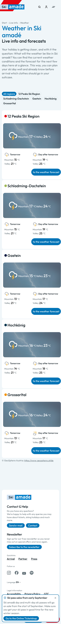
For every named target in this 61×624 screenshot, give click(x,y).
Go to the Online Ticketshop (21, 618)
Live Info (13, 22)
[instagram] (9, 572)
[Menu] (53, 7)
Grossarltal (9, 103)
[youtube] (24, 572)
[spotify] (31, 572)
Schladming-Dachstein (16, 98)
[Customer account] (46, 6)
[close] (55, 598)
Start (4, 22)
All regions (9, 93)
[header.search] (39, 6)
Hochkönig (50, 98)
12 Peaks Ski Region (29, 93)
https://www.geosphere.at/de (38, 460)
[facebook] (16, 572)
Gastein (36, 98)
